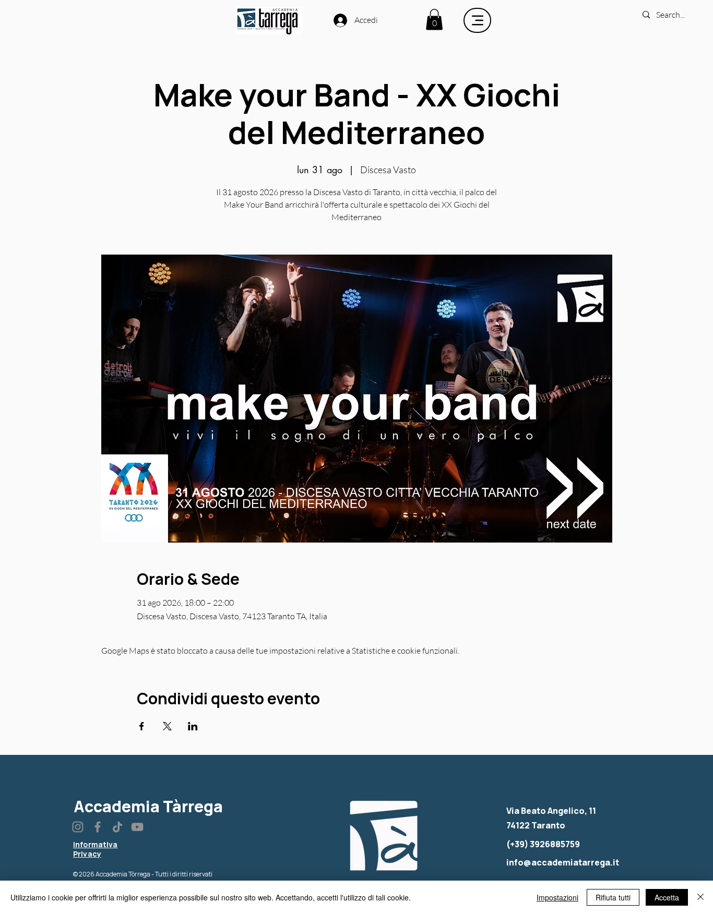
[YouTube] (137, 827)
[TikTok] (117, 827)
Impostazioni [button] (557, 897)
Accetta (667, 897)
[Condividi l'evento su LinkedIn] (193, 726)
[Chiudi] (700, 897)
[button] (434, 19)
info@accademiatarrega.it (562, 862)
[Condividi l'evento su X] (167, 726)
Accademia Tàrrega (148, 806)
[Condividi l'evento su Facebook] (142, 726)
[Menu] (477, 20)
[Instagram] (77, 827)
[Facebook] (97, 827)
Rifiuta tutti (613, 897)
